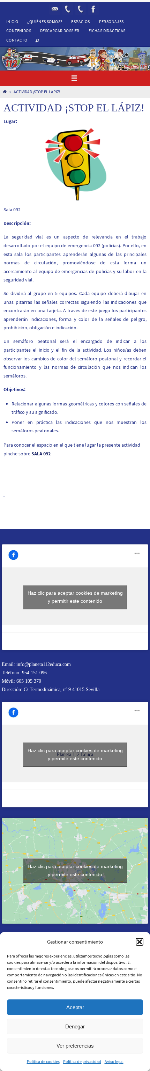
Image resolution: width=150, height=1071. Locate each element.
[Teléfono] (80, 9)
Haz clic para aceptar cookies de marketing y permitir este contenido (75, 597)
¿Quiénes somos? (44, 21)
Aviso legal (114, 1061)
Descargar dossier (60, 30)
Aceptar (75, 1007)
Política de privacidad (82, 1061)
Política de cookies (43, 1061)
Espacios (80, 21)
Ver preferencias (75, 1046)
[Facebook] (93, 9)
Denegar (75, 1026)
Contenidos (18, 30)
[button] (139, 941)
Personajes (111, 21)
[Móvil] (67, 9)
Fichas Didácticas (107, 30)
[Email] (54, 9)
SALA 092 (41, 453)
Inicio (12, 21)
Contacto (16, 40)
